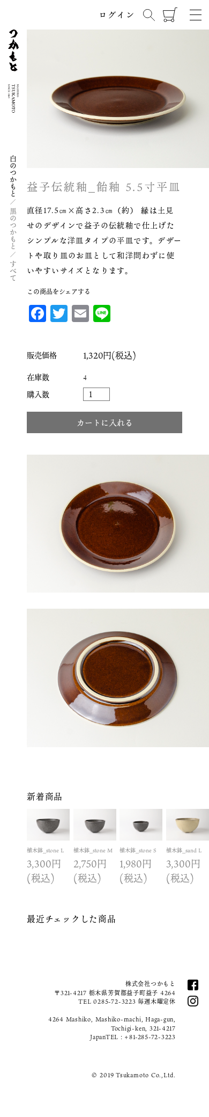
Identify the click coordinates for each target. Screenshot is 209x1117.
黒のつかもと (13, 229)
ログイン (117, 14)
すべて (13, 270)
